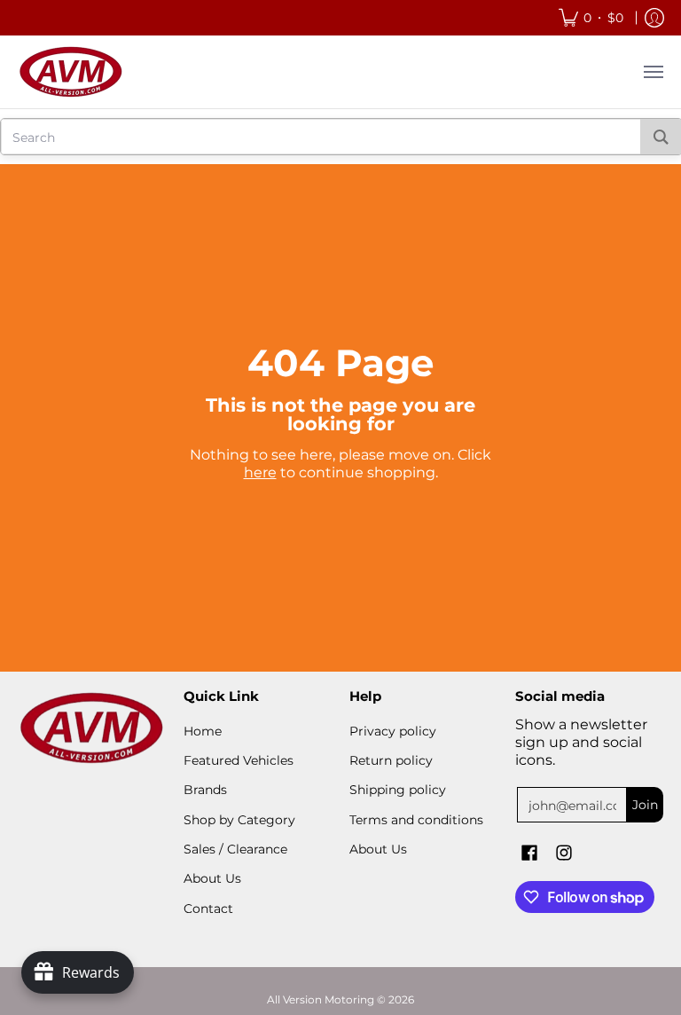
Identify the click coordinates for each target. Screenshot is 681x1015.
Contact (208, 909)
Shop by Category (239, 820)
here (260, 472)
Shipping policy (397, 790)
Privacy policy (392, 731)
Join (645, 805)
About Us (212, 878)
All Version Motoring (320, 999)
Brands (205, 790)
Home (203, 731)
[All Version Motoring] (71, 71)
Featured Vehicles (239, 760)
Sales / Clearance (235, 849)
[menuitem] (591, 17)
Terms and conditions (416, 820)
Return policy (391, 760)
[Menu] (652, 71)
